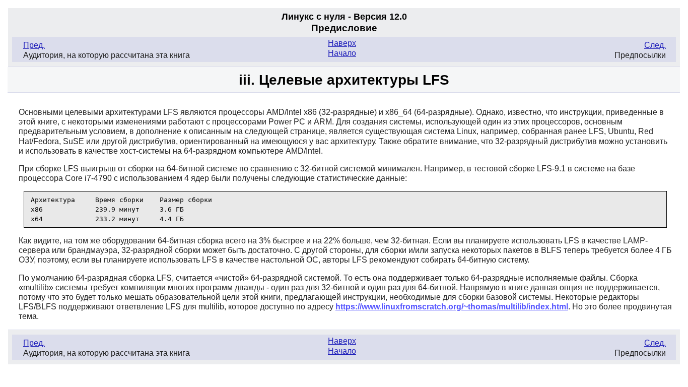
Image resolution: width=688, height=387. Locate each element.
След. (655, 45)
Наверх (342, 43)
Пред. (34, 45)
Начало (342, 53)
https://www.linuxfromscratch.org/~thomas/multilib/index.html (451, 306)
